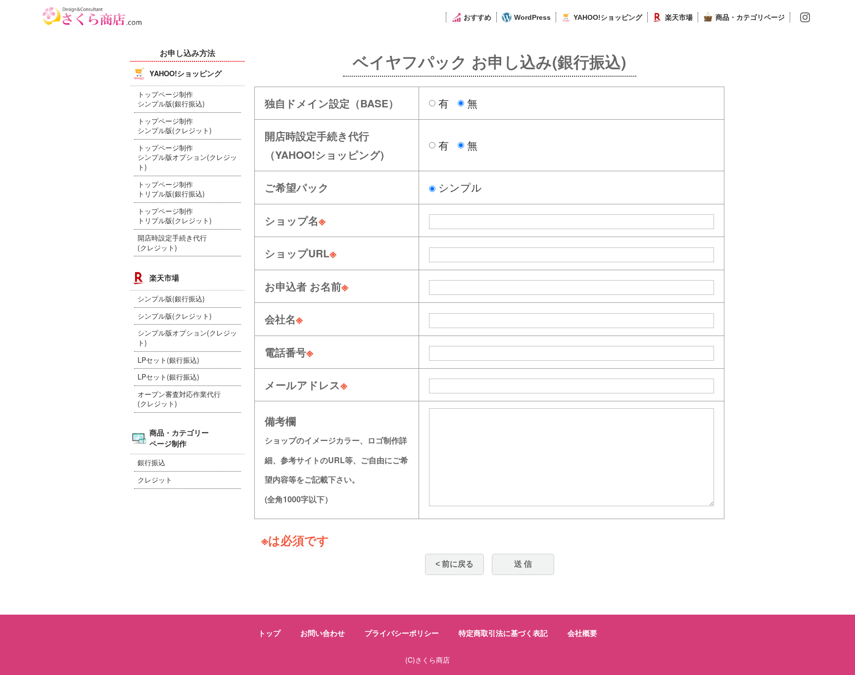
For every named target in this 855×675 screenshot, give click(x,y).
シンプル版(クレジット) (175, 316)
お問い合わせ (322, 633)
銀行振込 (151, 462)
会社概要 (582, 633)
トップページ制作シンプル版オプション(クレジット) (187, 157)
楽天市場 (679, 17)
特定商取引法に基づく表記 (503, 633)
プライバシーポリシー (402, 633)
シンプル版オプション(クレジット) (187, 337)
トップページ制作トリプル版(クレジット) (175, 216)
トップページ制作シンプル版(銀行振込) (171, 99)
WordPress (532, 17)
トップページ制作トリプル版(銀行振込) (171, 189)
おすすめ (477, 17)
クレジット (155, 479)
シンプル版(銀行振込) (171, 298)
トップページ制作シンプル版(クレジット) (175, 126)
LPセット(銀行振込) (168, 360)
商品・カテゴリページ (750, 17)
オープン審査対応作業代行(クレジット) (179, 399)
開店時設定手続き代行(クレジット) (172, 242)
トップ (269, 633)
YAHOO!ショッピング (607, 17)
